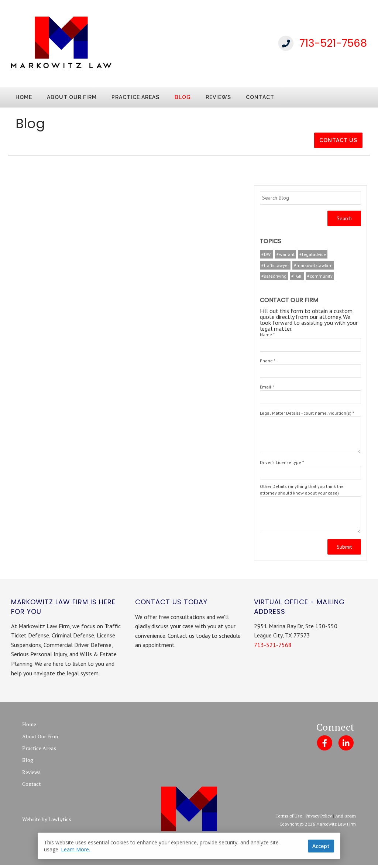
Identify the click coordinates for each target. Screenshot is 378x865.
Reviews (218, 97)
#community (320, 276)
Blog (183, 97)
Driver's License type (282, 462)
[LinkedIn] (346, 742)
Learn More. (75, 849)
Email (267, 387)
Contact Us (338, 140)
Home (24, 97)
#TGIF (296, 276)
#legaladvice (312, 254)
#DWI (266, 254)
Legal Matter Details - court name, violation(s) (307, 413)
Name (267, 334)
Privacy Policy (319, 816)
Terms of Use (288, 816)
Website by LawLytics (46, 819)
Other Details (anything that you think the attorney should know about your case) (302, 490)
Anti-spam (345, 816)
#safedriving (273, 276)
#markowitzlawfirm (313, 265)
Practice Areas (135, 97)
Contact (260, 97)
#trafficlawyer (275, 265)
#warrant (285, 254)
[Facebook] (324, 742)
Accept (321, 846)
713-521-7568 (333, 43)
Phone (267, 360)
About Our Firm (72, 97)
